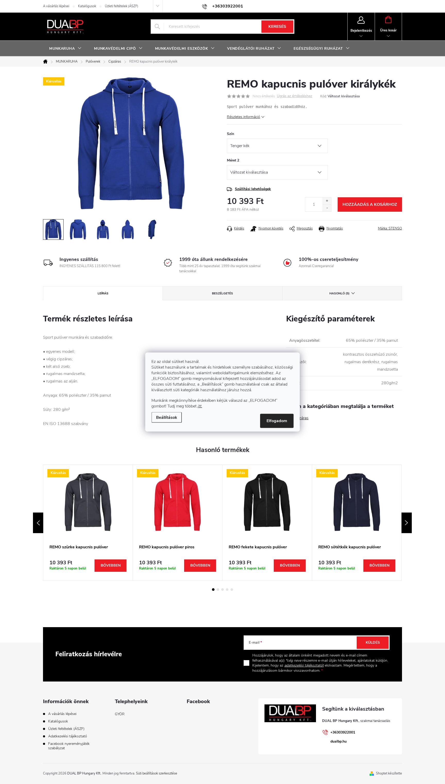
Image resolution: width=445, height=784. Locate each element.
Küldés (373, 642)
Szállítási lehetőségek (253, 188)
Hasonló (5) (339, 293)
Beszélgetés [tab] (222, 293)
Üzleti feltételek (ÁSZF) (121, 6)
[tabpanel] (88, 523)
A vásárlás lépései (56, 6)
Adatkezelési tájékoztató (67, 736)
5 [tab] (231, 589)
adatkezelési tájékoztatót (304, 665)
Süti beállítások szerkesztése (156, 773)
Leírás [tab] (103, 293)
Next (406, 523)
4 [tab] (227, 589)
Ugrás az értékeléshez (294, 96)
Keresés (277, 26)
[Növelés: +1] (327, 201)
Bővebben (111, 565)
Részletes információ (243, 116)
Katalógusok (87, 6)
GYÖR (120, 714)
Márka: (390, 228)
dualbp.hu (338, 741)
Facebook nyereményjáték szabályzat (69, 746)
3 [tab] (222, 589)
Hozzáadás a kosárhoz (370, 204)
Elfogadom (277, 421)
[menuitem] (65, 49)
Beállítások (166, 417)
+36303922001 (342, 732)
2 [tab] (218, 589)
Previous (38, 523)
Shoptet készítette (389, 773)
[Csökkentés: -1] (327, 207)
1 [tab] (213, 589)
